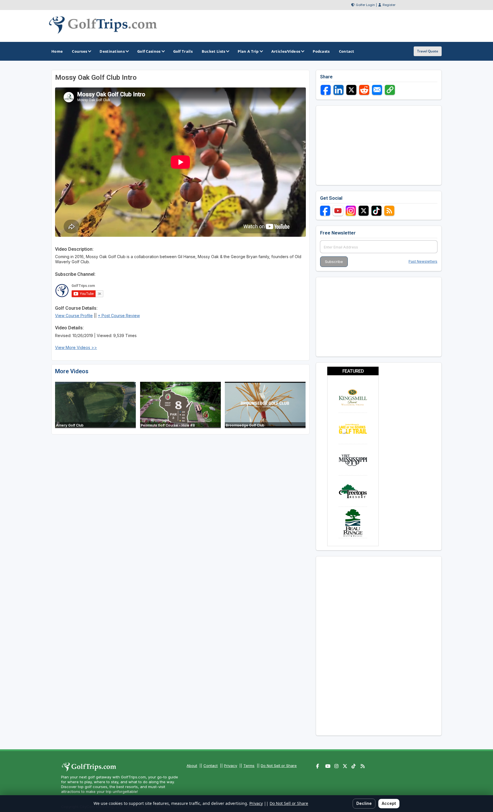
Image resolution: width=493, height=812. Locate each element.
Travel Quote (427, 51)
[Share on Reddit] (364, 90)
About (192, 765)
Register (389, 5)
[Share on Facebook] (326, 90)
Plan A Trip (248, 51)
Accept (389, 803)
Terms (248, 765)
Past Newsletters (423, 261)
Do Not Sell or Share (279, 765)
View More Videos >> (76, 347)
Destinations (112, 51)
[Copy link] (390, 90)
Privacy (230, 765)
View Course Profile (74, 315)
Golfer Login (365, 5)
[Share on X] (351, 90)
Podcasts (321, 51)
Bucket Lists (213, 51)
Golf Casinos (149, 51)
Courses (79, 51)
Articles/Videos (285, 51)
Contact (210, 765)
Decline (364, 803)
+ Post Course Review (119, 315)
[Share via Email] (377, 90)
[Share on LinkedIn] (339, 90)
